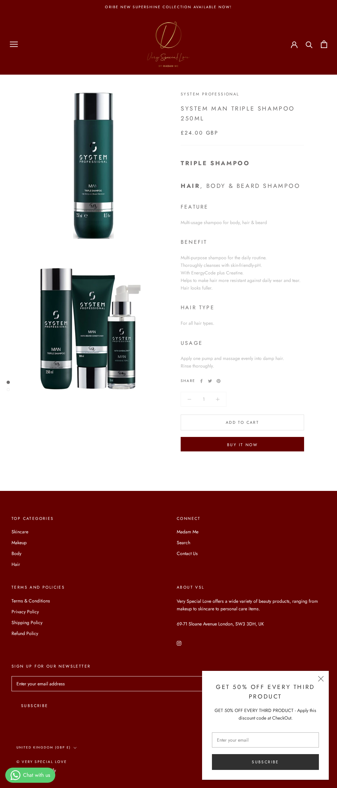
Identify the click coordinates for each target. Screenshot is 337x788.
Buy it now (242, 445)
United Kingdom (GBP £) (43, 747)
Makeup (19, 542)
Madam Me (187, 531)
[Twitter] (210, 381)
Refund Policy (25, 633)
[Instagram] (179, 643)
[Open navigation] (14, 44)
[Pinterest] (218, 381)
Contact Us (187, 553)
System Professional (210, 94)
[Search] (309, 44)
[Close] (321, 679)
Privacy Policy (25, 611)
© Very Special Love (41, 761)
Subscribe (265, 762)
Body (16, 553)
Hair (16, 564)
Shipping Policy (27, 622)
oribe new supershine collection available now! (168, 7)
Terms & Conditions (31, 600)
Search (183, 542)
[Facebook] (201, 381)
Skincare (20, 531)
